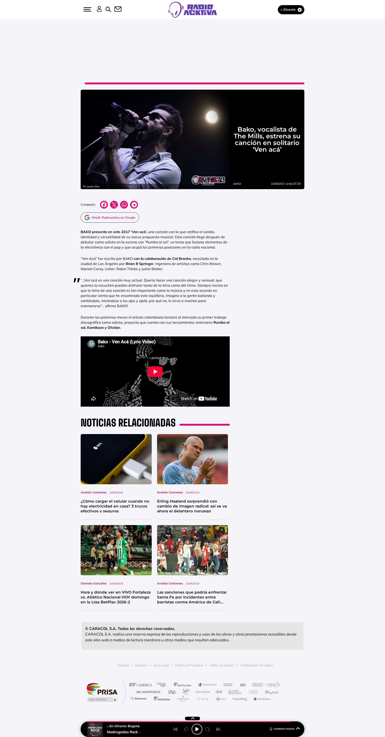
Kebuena (268, 692)
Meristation (262, 698)
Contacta (123, 665)
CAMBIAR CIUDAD (284, 728)
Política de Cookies (222, 665)
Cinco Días (202, 692)
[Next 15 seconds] (207, 729)
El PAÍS (141, 685)
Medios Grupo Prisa (102, 699)
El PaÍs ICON (202, 698)
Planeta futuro (251, 692)
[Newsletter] (115, 9)
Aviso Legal (161, 665)
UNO (172, 692)
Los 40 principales (163, 685)
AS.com (241, 685)
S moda (220, 698)
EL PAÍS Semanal (235, 692)
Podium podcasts (183, 698)
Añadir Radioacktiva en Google (113, 217)
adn (255, 685)
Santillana (184, 685)
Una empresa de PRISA (102, 688)
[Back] (175, 729)
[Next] (218, 729)
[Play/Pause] (197, 729)
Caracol (272, 685)
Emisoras (141, 665)
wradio (185, 692)
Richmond (139, 698)
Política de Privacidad (189, 665)
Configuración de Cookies (256, 665)
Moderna (160, 698)
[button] (87, 9)
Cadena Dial (219, 692)
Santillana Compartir (207, 685)
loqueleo (240, 698)
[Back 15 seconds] (186, 729)
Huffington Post (147, 692)
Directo (289, 10)
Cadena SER (226, 685)
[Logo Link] (192, 9)
